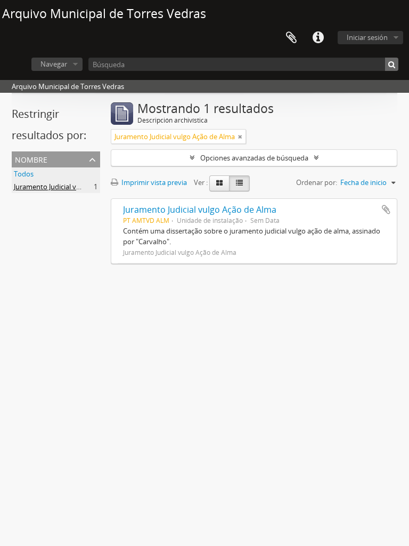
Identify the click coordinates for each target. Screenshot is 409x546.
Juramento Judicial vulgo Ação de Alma (74, 186)
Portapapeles (291, 38)
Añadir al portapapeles (386, 209)
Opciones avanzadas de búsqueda (254, 158)
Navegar (53, 64)
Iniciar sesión (367, 37)
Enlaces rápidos (318, 38)
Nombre (31, 158)
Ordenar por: (316, 182)
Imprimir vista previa (153, 182)
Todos (24, 174)
